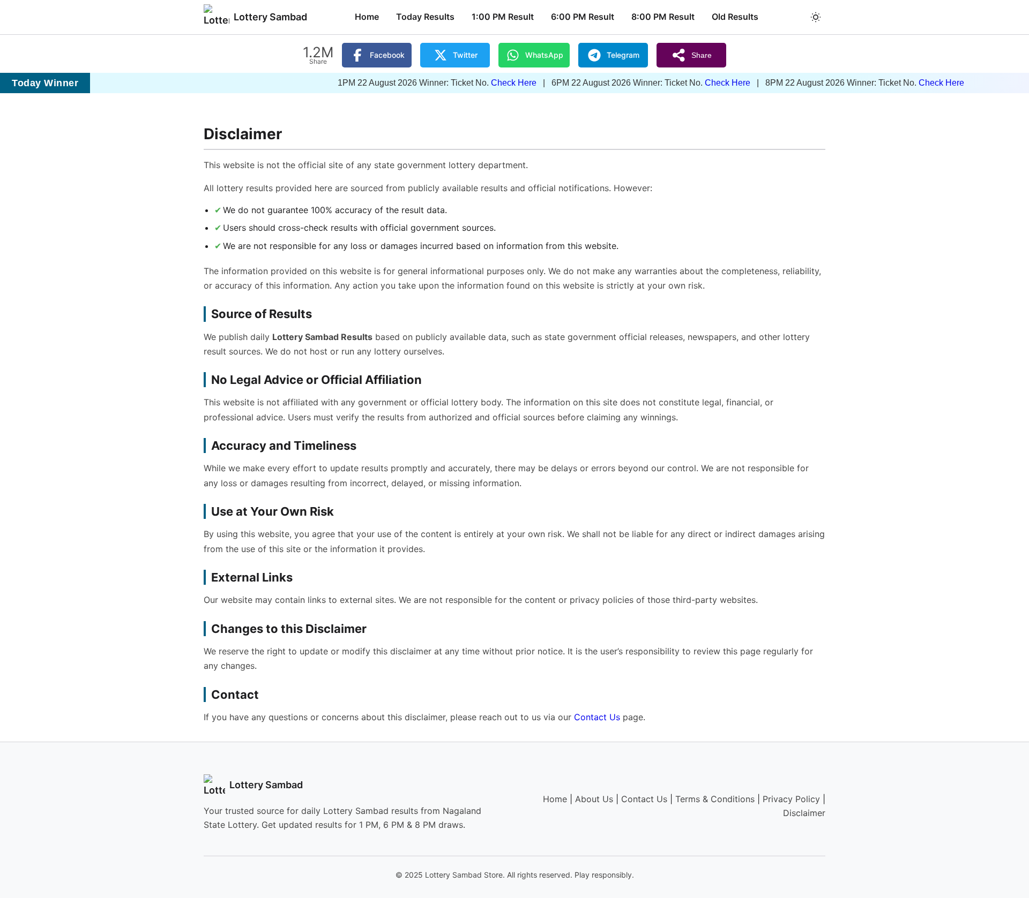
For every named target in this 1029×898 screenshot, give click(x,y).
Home (367, 16)
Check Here (478, 82)
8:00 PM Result (663, 16)
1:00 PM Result (503, 16)
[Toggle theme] (815, 17)
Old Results (735, 16)
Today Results (425, 16)
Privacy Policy (791, 799)
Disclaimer (804, 813)
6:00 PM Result (582, 16)
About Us (594, 799)
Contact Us (597, 717)
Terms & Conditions (715, 799)
